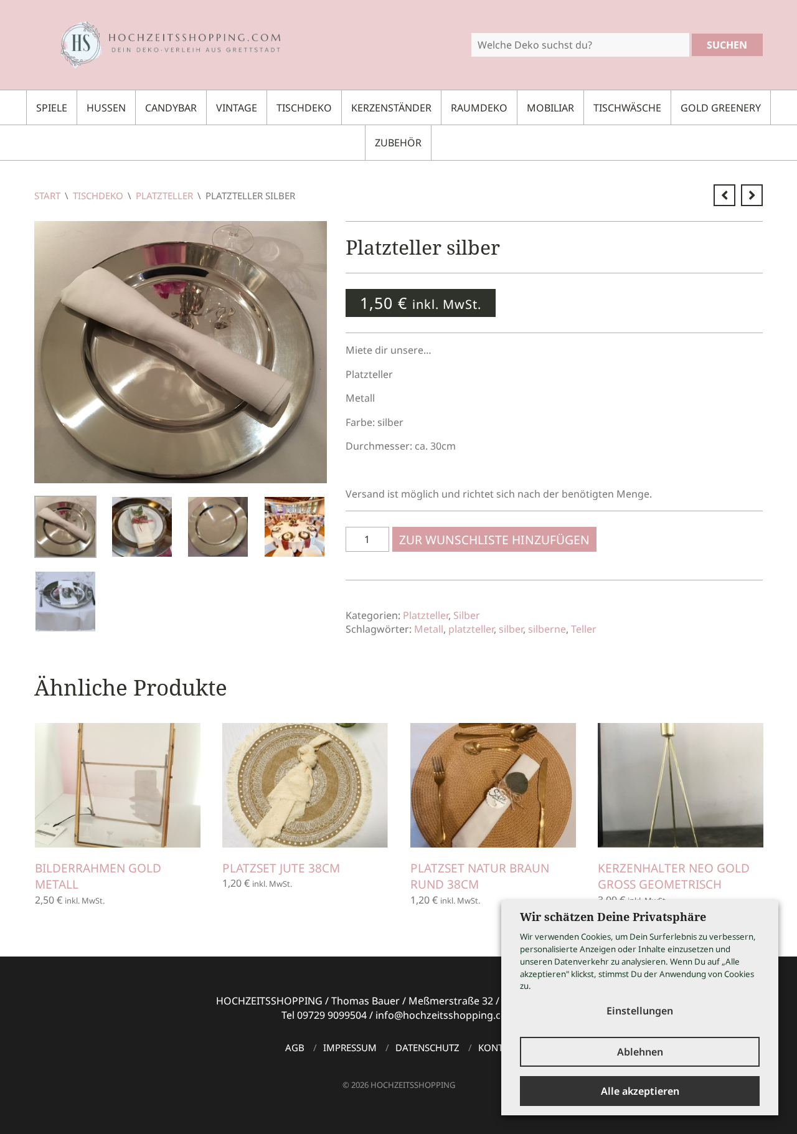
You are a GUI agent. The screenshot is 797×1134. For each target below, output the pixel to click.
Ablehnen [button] (640, 1052)
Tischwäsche (627, 108)
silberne (547, 629)
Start (47, 195)
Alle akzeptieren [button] (640, 1091)
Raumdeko (479, 108)
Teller (584, 629)
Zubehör (398, 142)
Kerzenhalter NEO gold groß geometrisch (674, 876)
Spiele (51, 108)
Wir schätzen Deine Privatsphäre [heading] (613, 916)
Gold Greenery (721, 108)
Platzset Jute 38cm (281, 868)
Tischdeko (304, 108)
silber (511, 629)
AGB (294, 1047)
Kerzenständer (391, 108)
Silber (466, 615)
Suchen (727, 45)
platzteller (471, 629)
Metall (428, 629)
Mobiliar (550, 108)
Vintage (236, 108)
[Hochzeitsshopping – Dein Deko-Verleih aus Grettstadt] (159, 43)
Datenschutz (427, 1047)
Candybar (171, 108)
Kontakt (498, 1047)
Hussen (106, 108)
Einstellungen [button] (639, 1011)
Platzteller (164, 195)
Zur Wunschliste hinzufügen (494, 539)
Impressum (350, 1047)
